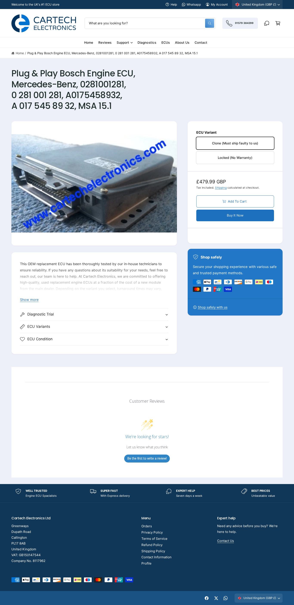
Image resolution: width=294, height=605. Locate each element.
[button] (277, 23)
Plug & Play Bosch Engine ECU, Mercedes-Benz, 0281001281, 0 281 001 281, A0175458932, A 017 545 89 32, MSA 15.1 (112, 53)
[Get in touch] (266, 23)
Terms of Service (154, 539)
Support (123, 42)
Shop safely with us (212, 307)
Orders (146, 526)
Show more (29, 299)
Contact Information (156, 557)
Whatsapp (194, 4)
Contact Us (225, 541)
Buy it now (235, 215)
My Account (219, 4)
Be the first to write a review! (147, 458)
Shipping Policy (153, 551)
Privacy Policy (152, 532)
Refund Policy (151, 545)
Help (174, 4)
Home (20, 53)
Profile (146, 563)
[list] (147, 493)
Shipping (221, 187)
